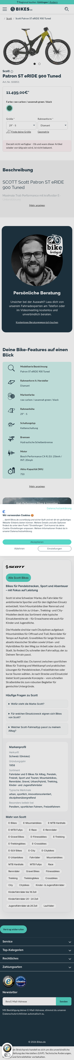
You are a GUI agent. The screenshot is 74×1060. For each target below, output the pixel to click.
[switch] (7, 1055)
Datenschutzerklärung (59, 508)
